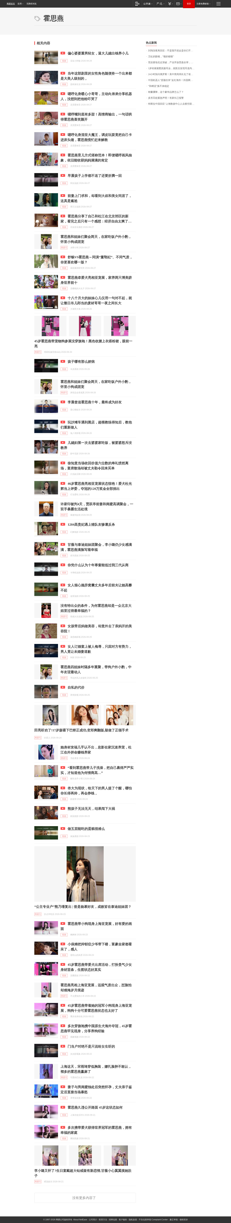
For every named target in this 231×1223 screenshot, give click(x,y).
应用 (20, 4)
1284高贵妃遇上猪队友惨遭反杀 (91, 524)
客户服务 (123, 1219)
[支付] (170, 3)
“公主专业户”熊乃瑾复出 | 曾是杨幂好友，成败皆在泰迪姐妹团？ (82, 906)
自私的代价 (76, 687)
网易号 (64, 247)
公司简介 (93, 1219)
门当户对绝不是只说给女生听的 (91, 1046)
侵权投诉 (184, 1219)
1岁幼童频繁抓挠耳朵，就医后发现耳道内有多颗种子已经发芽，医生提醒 (172, 68)
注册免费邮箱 (203, 4)
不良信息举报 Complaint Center (153, 1219)
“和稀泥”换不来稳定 (158, 86)
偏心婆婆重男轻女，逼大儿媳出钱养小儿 (98, 53)
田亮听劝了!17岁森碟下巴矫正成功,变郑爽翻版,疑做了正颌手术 (81, 730)
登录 (189, 4)
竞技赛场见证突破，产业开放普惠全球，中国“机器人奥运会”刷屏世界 (172, 62)
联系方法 (103, 1219)
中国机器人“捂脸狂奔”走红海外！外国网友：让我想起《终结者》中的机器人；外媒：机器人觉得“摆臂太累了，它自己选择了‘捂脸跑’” (172, 80)
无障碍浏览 (31, 4)
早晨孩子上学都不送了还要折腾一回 (95, 175)
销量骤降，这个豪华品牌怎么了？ (166, 92)
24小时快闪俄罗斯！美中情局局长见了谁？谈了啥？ (172, 74)
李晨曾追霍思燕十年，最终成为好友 (95, 402)
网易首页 (11, 4)
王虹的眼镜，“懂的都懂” (161, 56)
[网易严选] (160, 3)
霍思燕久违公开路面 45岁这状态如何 (95, 1107)
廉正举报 (174, 1219)
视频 (64, 61)
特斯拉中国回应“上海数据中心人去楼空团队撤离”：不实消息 (172, 104)
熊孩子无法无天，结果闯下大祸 (91, 808)
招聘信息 (113, 1219)
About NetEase (80, 1219)
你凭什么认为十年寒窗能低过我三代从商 (98, 565)
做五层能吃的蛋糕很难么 (86, 829)
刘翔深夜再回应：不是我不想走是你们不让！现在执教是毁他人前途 (172, 50)
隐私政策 (133, 1219)
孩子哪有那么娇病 (81, 361)
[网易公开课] (148, 3)
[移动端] (137, 3)
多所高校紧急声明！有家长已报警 (166, 98)
